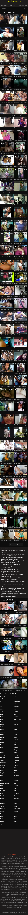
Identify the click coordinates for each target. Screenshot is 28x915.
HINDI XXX (11, 555)
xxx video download (20, 554)
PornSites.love (13, 5)
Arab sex (10, 583)
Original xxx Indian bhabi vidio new (9, 595)
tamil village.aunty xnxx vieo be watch (10, 571)
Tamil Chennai (4, 559)
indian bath (14, 589)
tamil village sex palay (6, 566)
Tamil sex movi (16, 572)
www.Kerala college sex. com (8, 562)
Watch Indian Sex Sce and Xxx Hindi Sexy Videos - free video (13, 551)
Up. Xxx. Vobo (19, 574)
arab (9, 589)
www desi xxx (4, 583)
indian (24, 258)
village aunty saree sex (20, 555)
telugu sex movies (10, 554)
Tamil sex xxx (4, 589)
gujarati (8, 567)
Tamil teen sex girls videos (18, 566)
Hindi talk (9, 576)
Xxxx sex (3, 554)
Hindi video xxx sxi (20, 578)
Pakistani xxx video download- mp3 (15, 588)
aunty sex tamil (20, 561)
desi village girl (16, 564)
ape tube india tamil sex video (8, 578)
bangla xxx (3, 576)
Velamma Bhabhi (20, 581)
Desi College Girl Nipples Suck (8, 581)
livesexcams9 (12, 854)
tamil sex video (14, 557)
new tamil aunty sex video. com (8, 596)
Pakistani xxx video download (8, 561)
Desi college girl (11, 574)
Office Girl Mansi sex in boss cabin (17, 593)
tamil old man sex (5, 557)
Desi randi (3, 567)
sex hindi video (4, 555)
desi (14, 583)
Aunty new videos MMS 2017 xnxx (9, 569)
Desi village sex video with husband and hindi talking (12, 585)
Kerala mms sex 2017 (6, 579)
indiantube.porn (23, 5)
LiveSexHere (4, 5)
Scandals (19, 258)
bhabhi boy (4, 588)
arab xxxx (14, 579)
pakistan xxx (4, 574)
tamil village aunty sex (6, 564)
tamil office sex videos (6, 572)
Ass (15, 258)
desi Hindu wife (5, 593)
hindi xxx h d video (13, 559)
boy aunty (20, 557)
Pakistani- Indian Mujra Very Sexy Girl (10, 591)
